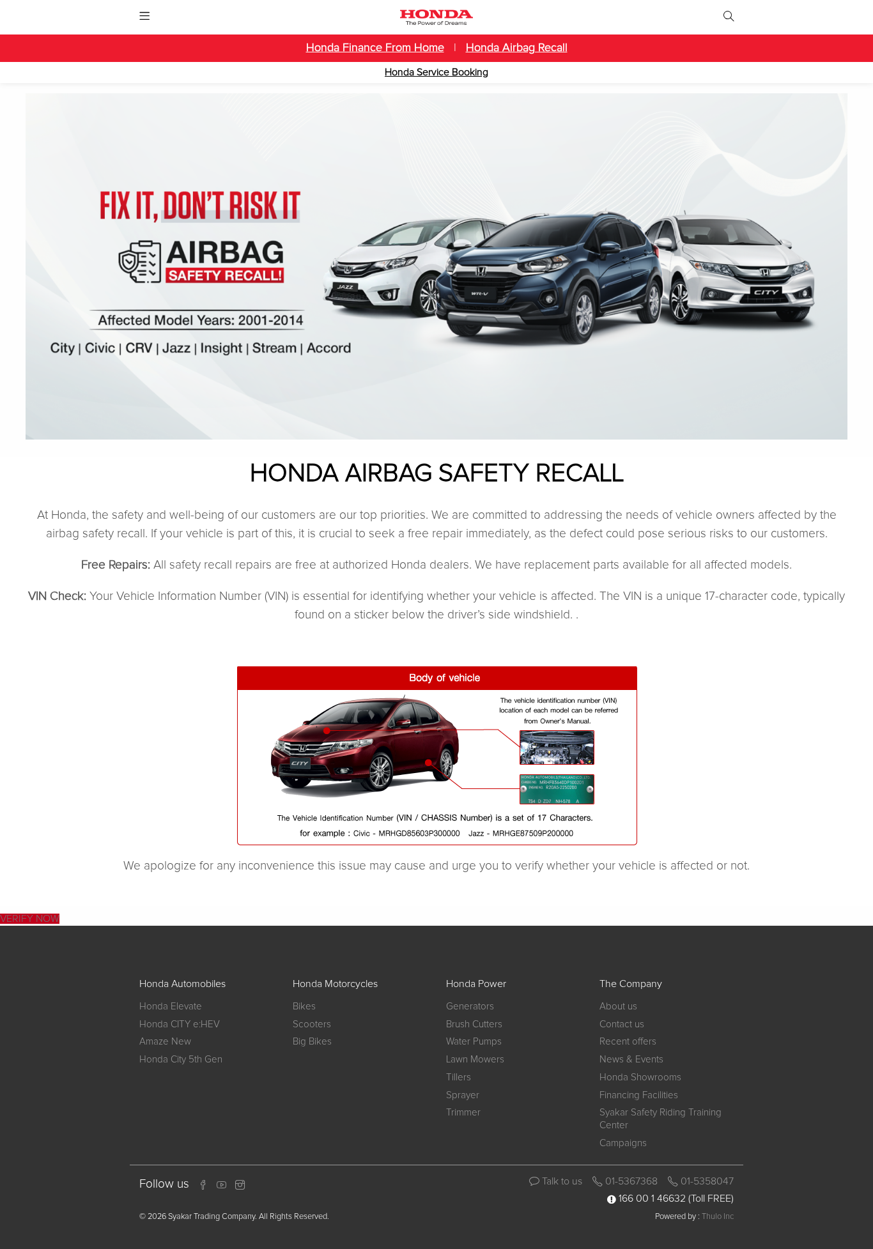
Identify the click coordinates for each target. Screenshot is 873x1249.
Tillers (458, 1077)
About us (618, 1006)
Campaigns (623, 1143)
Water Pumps (474, 1041)
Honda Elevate (170, 1006)
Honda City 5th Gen (180, 1059)
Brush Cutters (474, 1024)
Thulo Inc (718, 1217)
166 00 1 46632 (652, 1198)
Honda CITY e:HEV (179, 1024)
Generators (470, 1006)
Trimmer (463, 1112)
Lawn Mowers (475, 1059)
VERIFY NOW (29, 919)
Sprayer (462, 1095)
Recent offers (627, 1041)
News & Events (631, 1059)
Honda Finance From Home (375, 48)
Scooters (312, 1024)
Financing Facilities (638, 1095)
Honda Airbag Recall (517, 48)
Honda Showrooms (640, 1077)
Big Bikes (312, 1041)
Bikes (304, 1006)
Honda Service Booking (436, 72)
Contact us (621, 1024)
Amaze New (165, 1041)
